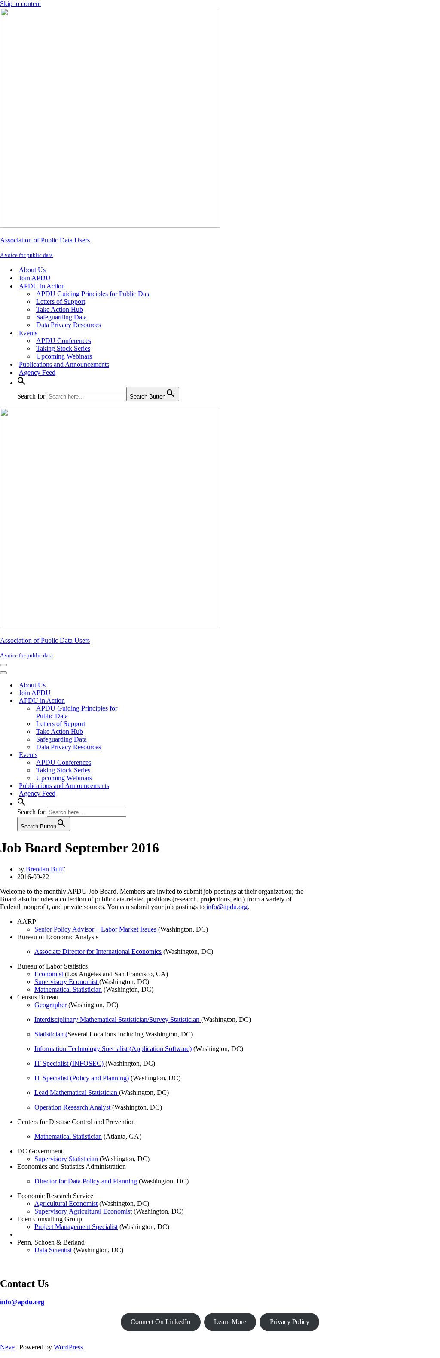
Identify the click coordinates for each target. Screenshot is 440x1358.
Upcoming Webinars (64, 356)
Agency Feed (37, 372)
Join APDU (35, 278)
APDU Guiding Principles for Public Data (93, 293)
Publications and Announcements (64, 364)
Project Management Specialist (76, 1226)
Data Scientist (53, 1250)
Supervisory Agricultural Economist (83, 1211)
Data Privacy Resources (68, 324)
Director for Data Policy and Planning (85, 1181)
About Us (32, 269)
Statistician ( (50, 1034)
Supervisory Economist (66, 981)
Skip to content (20, 3)
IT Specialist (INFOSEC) (69, 1063)
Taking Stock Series (63, 348)
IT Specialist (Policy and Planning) (81, 1078)
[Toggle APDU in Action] (150, 701)
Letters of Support (60, 301)
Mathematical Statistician (68, 989)
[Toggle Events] (150, 755)
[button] (21, 382)
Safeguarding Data (61, 317)
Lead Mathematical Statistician (76, 1092)
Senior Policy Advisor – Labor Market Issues (96, 929)
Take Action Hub (59, 309)
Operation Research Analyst (72, 1107)
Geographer (51, 1005)
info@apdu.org (227, 906)
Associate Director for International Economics (98, 951)
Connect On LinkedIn (160, 1321)
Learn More (230, 1321)
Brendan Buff (44, 869)
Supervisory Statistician (66, 1158)
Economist (49, 974)
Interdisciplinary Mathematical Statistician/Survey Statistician (117, 1019)
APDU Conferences (63, 340)
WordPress (68, 1347)
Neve (7, 1347)
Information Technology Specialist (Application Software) (113, 1048)
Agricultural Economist (66, 1203)
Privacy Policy (289, 1321)
